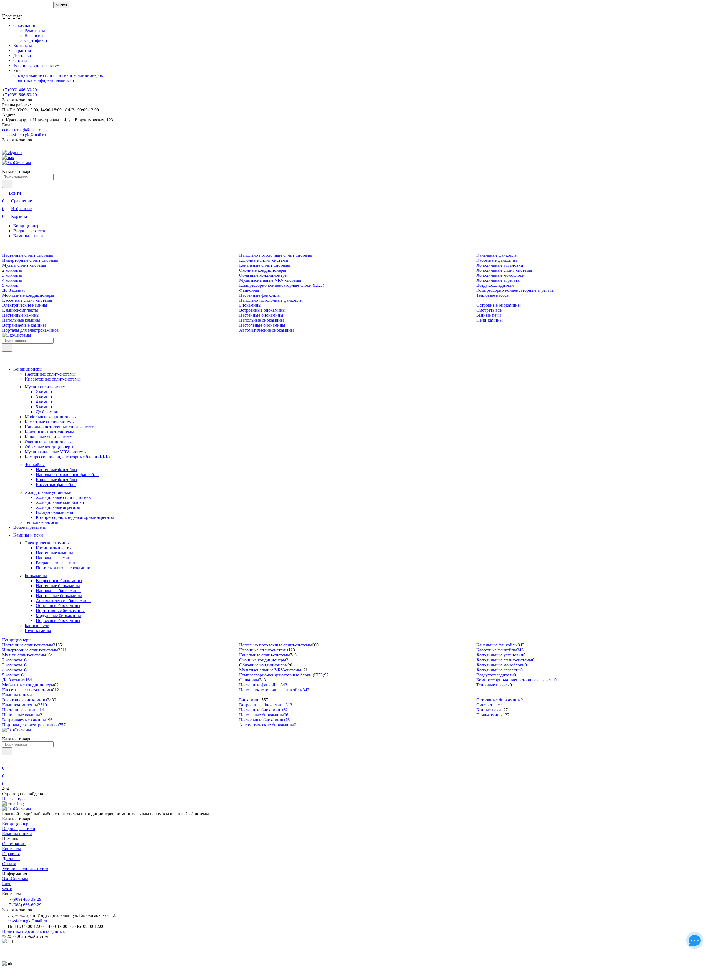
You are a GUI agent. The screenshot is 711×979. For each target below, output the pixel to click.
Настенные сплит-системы (27, 255)
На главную (13, 798)
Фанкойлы (249, 290)
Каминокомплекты (20, 310)
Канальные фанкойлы (497, 255)
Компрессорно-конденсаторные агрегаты (515, 290)
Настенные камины (20, 315)
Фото (7, 888)
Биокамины (250, 305)
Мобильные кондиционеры (28, 295)
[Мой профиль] (5, 760)
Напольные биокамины (261, 320)
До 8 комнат (13, 290)
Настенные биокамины (261, 315)
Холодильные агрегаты (498, 280)
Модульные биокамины (58, 615)
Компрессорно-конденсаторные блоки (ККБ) (281, 285)
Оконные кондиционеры (262, 270)
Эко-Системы (15, 878)
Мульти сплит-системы (24, 265)
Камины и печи (28, 235)
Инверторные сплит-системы (30, 260)
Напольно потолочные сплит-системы (275, 255)
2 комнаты (12, 270)
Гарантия (22, 50)
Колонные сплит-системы (263, 260)
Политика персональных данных (33, 931)
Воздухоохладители (495, 285)
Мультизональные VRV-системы (270, 280)
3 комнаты (12, 275)
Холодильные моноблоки (500, 275)
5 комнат (10, 285)
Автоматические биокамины (266, 330)
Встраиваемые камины (24, 325)
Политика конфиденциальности (43, 80)
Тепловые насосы (493, 295)
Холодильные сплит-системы (504, 270)
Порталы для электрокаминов (30, 330)
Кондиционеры (27, 225)
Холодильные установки (499, 265)
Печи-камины (489, 320)
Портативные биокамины (60, 610)
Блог (6, 883)
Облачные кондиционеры (263, 275)
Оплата (20, 60)
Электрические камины (24, 305)
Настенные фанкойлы (260, 295)
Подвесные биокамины (58, 620)
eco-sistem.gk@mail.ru (22, 129)
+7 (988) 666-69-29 (19, 94)
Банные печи (488, 315)
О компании (14, 843)
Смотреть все (489, 310)
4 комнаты (12, 280)
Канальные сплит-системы (264, 265)
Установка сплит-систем (36, 65)
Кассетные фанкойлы (496, 260)
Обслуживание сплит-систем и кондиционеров (58, 75)
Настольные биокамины (262, 325)
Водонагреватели (29, 230)
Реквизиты (34, 30)
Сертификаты (37, 40)
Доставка (22, 55)
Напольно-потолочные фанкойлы (271, 300)
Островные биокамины (498, 305)
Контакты (22, 45)
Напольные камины (21, 320)
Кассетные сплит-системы (27, 300)
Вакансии (33, 35)
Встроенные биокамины (262, 310)
